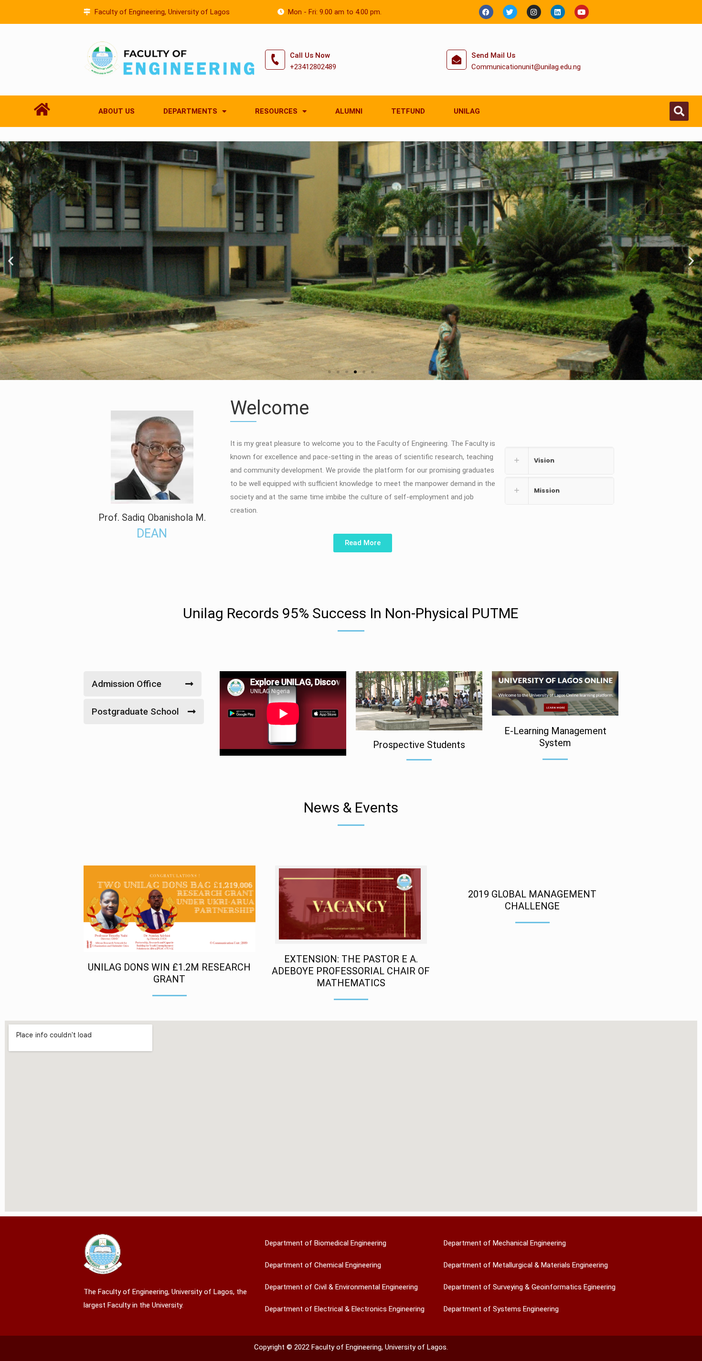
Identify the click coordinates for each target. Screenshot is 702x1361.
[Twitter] (510, 12)
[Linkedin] (558, 12)
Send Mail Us (493, 55)
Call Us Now (310, 55)
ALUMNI (348, 111)
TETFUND (408, 111)
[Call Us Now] (275, 60)
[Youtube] (581, 12)
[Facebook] (486, 12)
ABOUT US (116, 111)
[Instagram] (534, 12)
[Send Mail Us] (457, 60)
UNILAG (467, 111)
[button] (679, 111)
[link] (559, 461)
